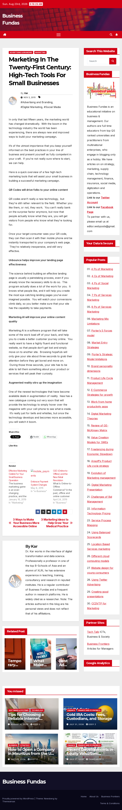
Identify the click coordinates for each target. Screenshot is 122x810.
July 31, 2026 (77, 724)
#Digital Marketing (31, 107)
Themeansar (8, 801)
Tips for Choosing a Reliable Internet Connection (26, 718)
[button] (111, 34)
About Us (93, 796)
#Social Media (52, 107)
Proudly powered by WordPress (18, 798)
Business (13, 745)
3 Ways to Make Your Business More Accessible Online (26, 523)
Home (84, 796)
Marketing (40, 52)
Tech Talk (93, 631)
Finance (71, 710)
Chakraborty (96, 759)
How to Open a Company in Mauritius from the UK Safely (31, 753)
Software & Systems (18, 710)
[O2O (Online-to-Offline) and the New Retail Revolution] (64, 486)
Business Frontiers (98, 643)
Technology (37, 710)
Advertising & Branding (21, 52)
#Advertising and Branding (36, 102)
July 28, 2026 (18, 759)
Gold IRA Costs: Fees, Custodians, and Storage (89, 716)
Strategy (25, 745)
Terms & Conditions (110, 803)
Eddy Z (37, 724)
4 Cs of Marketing (102, 276)
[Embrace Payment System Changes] (40, 474)
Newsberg (49, 798)
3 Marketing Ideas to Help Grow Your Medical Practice (54, 523)
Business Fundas (24, 781)
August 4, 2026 (20, 724)
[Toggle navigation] (58, 34)
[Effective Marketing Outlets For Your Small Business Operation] (20, 486)
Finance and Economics (89, 710)
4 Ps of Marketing (102, 269)
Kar (26, 93)
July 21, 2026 (77, 759)
